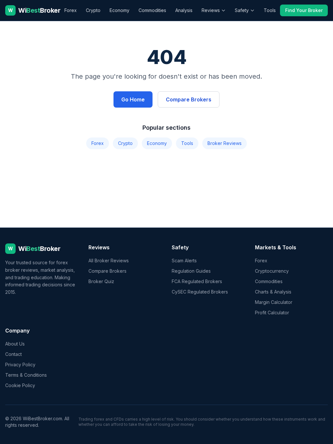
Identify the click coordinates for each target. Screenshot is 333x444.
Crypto (93, 10)
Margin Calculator (273, 302)
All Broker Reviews (108, 260)
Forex (70, 10)
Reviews (211, 10)
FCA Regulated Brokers (197, 281)
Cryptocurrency (272, 271)
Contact (13, 354)
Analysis (184, 10)
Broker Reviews (224, 143)
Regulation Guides (191, 271)
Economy (119, 10)
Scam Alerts (184, 260)
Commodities (152, 10)
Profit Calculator (272, 312)
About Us (15, 343)
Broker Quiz (101, 281)
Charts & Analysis (273, 291)
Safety (242, 10)
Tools (270, 10)
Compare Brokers (188, 99)
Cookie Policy (20, 385)
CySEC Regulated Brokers (200, 291)
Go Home (133, 99)
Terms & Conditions (26, 375)
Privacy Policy (20, 364)
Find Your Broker (304, 10)
